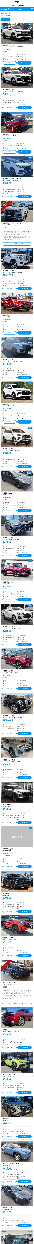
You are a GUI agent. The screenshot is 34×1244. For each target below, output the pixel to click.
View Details (9, 63)
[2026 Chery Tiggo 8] (17, 33)
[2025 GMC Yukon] (17, 258)
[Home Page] (17, 2)
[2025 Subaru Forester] (17, 1017)
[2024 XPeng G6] (17, 836)
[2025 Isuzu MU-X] (17, 525)
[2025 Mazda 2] (17, 481)
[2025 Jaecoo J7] (17, 792)
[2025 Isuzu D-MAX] (17, 347)
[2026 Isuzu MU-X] (17, 436)
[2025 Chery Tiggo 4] (17, 569)
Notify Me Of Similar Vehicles (17, 244)
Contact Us (24, 63)
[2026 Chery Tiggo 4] (17, 122)
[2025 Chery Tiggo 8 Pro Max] (17, 166)
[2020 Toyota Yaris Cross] (17, 1151)
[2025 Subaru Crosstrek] (17, 970)
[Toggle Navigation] (32, 9)
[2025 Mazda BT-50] (17, 925)
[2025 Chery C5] (17, 303)
